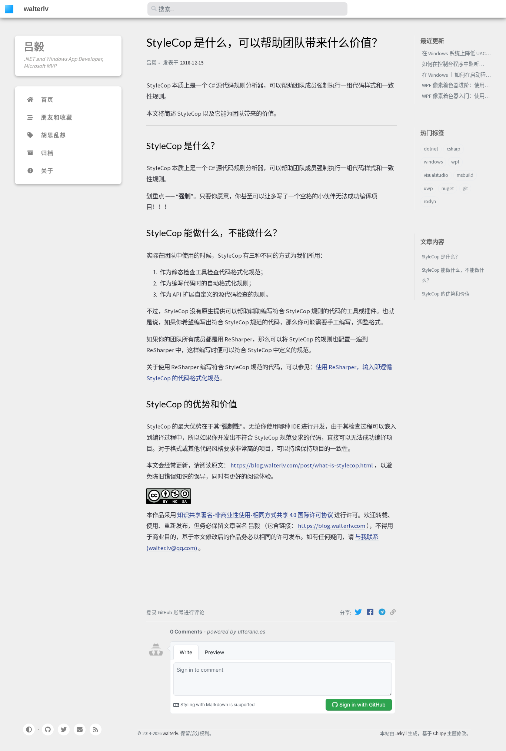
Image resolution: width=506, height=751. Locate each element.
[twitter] (64, 729)
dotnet (431, 149)
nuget (448, 188)
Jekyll (401, 733)
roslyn (430, 201)
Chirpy (439, 733)
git (465, 188)
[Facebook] (371, 612)
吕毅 (34, 46)
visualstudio (436, 175)
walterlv (36, 9)
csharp (453, 149)
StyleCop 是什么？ (441, 256)
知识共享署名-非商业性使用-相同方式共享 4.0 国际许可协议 (255, 515)
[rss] (96, 729)
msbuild (465, 175)
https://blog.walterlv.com (331, 525)
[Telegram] (382, 612)
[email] (80, 729)
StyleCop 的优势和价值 (446, 294)
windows (433, 162)
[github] (47, 729)
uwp (428, 188)
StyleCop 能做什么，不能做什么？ (453, 275)
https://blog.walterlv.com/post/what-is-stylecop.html (301, 465)
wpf (455, 162)
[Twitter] (359, 612)
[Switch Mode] (28, 729)
